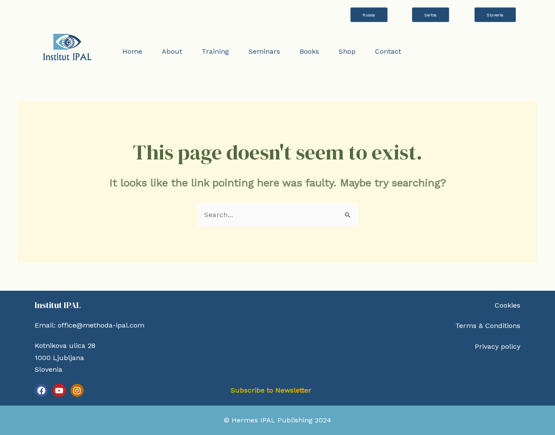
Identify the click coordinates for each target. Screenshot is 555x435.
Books (309, 51)
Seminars (264, 51)
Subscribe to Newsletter (271, 390)
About (172, 51)
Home (132, 51)
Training (215, 51)
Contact (388, 51)
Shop (347, 51)
